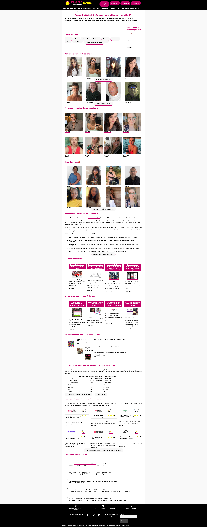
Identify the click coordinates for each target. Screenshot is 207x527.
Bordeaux (96, 39)
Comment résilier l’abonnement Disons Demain (89, 498)
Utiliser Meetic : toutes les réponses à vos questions (95, 303)
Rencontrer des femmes (103, 79)
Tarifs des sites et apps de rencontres (78, 394)
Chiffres (112, 8)
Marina (67, 155)
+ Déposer (136, 3)
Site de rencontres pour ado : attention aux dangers (132, 303)
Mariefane (126, 155)
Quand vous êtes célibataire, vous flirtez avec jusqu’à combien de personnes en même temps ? (101, 340)
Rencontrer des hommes (103, 103)
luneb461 (106, 155)
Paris (76, 39)
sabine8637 (107, 131)
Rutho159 (126, 131)
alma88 (87, 155)
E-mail (122, 514)
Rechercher (114, 3)
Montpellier (77, 41)
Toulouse (115, 39)
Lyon (68, 41)
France (69, 39)
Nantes (105, 39)
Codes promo (101, 394)
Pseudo (129, 34)
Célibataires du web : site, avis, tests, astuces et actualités (91, 481)
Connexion (125, 3)
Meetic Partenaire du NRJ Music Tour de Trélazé (77, 266)
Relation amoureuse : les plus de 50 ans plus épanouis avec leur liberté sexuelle (105, 346)
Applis (89, 8)
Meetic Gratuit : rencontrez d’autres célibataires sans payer (77, 303)
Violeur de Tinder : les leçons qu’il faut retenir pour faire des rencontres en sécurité (114, 267)
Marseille (85, 39)
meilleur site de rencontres (78, 227)
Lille (105, 41)
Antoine (67, 131)
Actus (71, 8)
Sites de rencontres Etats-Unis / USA (85, 490)
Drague (132, 8)
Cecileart (87, 131)
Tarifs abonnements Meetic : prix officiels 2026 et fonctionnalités (113, 303)
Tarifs (98, 8)
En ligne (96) (104, 4)
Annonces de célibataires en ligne (103, 209)
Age (128, 40)
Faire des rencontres (122, 8)
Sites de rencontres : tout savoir (103, 254)
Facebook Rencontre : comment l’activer (85, 463)
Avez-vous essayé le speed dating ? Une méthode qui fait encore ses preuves (110, 353)
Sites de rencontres (80, 8)
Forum (137, 8)
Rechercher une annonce (94, 42)
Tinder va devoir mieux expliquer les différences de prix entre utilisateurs (95, 266)
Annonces (66, 8)
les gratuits (107, 229)
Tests (93, 8)
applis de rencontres (94, 217)
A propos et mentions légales (122, 525)
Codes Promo (105, 8)
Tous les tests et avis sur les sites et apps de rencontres (103, 450)
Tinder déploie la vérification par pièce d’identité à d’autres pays (132, 267)
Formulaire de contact (110, 525)
